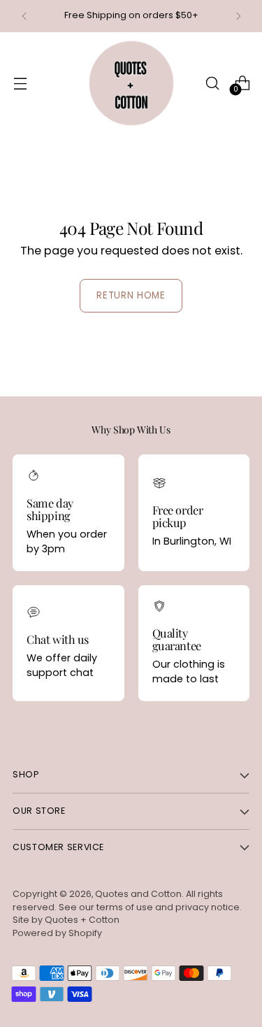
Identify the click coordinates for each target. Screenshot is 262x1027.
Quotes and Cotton (138, 894)
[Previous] (24, 16)
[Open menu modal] (20, 83)
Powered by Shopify (57, 933)
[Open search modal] (212, 83)
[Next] (238, 16)
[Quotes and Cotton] (131, 83)
